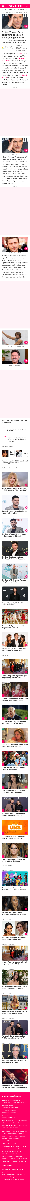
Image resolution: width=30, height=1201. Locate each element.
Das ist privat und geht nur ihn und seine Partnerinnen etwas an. (16, 439)
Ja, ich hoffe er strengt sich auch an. (17, 430)
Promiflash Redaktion (20, 40)
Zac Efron (19, 54)
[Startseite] (15, 6)
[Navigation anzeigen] (2, 6)
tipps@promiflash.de (11, 463)
